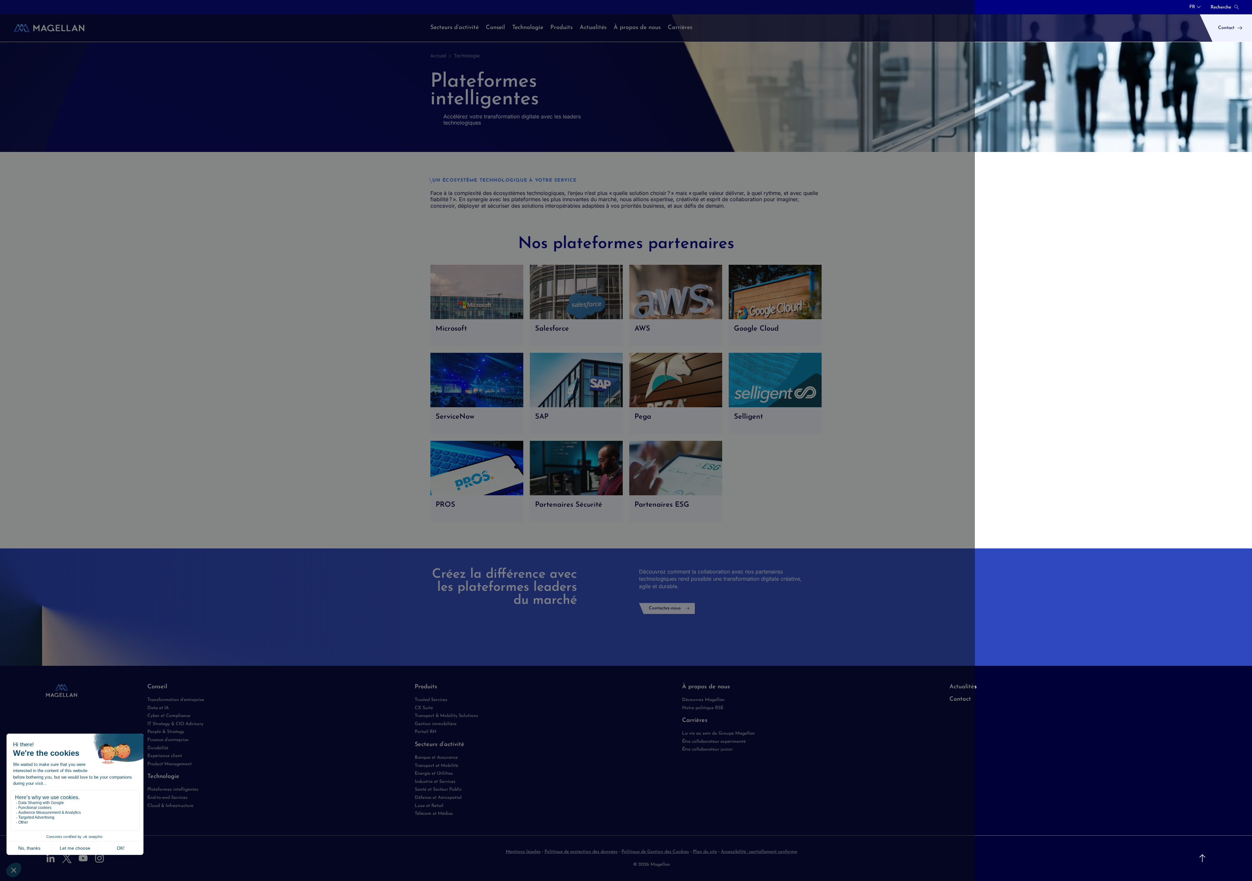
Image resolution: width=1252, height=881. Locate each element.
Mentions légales (523, 851)
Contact (960, 699)
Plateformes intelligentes (172, 789)
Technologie (467, 55)
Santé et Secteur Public (438, 789)
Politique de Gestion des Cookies (655, 851)
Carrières (695, 721)
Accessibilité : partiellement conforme (759, 851)
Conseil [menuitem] (495, 28)
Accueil (438, 55)
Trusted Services (431, 699)
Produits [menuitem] (561, 28)
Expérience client (164, 756)
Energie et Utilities (434, 773)
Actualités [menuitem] (593, 28)
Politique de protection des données (581, 851)
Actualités (963, 687)
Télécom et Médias (434, 813)
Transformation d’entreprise (175, 699)
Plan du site (705, 851)
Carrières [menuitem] (680, 28)
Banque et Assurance (436, 757)
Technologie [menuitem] (527, 28)
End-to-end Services (167, 797)
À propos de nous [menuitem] (637, 28)
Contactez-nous (665, 608)
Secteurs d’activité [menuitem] (454, 28)
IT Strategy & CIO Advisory (175, 724)
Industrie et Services (435, 781)
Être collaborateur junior (707, 749)
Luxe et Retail (429, 805)
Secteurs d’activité (439, 745)
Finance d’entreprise (167, 740)
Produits (426, 687)
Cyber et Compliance (168, 715)
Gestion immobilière (435, 724)
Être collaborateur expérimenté (714, 741)
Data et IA (158, 708)
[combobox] (1195, 7)
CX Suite (424, 708)
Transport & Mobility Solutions (446, 715)
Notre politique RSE (702, 708)
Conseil (157, 687)
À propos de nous (706, 687)
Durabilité (157, 748)
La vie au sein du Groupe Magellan (718, 733)
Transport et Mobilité (436, 765)
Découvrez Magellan (703, 699)
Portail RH (425, 731)
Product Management (169, 764)
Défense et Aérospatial (438, 797)
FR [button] (1192, 7)
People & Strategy (165, 731)
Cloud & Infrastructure (170, 805)
